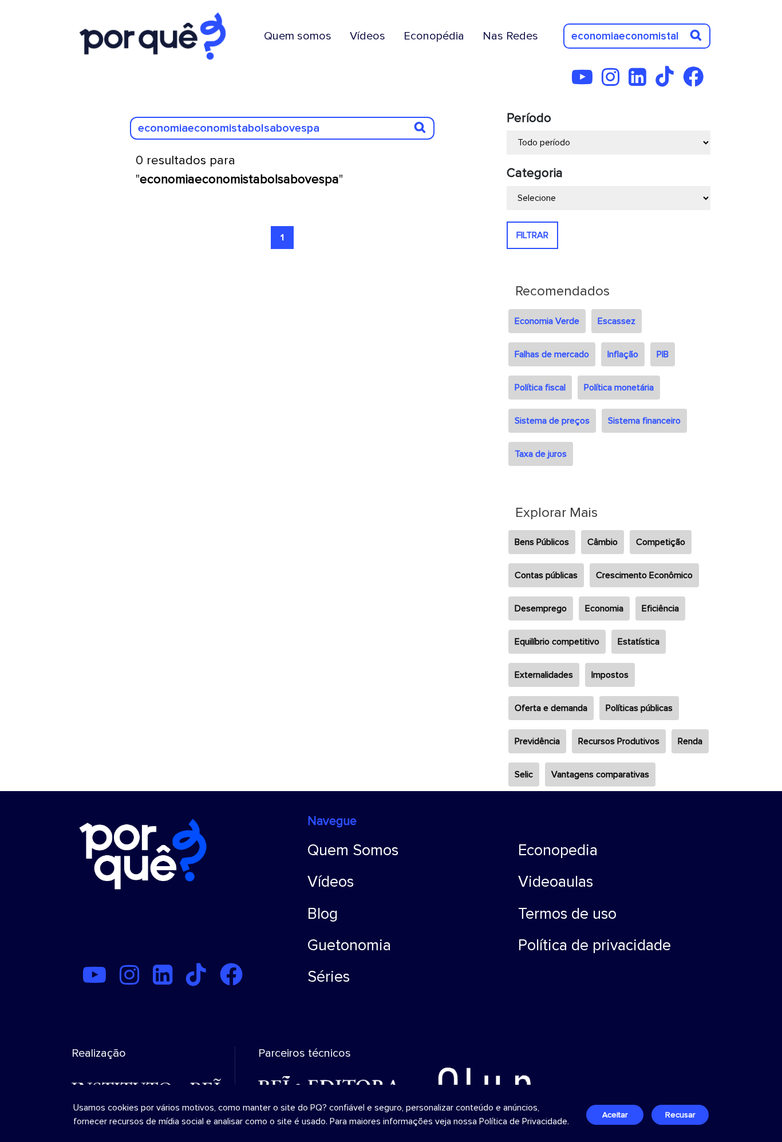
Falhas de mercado (552, 354)
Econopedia (558, 850)
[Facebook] (696, 81)
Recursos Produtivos (618, 741)
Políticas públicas (639, 708)
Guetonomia (349, 945)
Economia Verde (547, 321)
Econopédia (434, 36)
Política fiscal (540, 387)
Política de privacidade (594, 945)
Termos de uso (567, 913)
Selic (524, 774)
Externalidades (544, 675)
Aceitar (614, 1115)
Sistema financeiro (644, 420)
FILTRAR (532, 235)
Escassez (616, 321)
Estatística (638, 641)
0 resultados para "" (239, 170)
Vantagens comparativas (600, 774)
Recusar (680, 1115)
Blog (322, 913)
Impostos (610, 675)
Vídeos (367, 36)
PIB (663, 354)
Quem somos (297, 36)
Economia (604, 608)
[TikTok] (668, 81)
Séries (328, 976)
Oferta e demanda (551, 708)
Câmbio (602, 542)
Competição (660, 542)
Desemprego (541, 608)
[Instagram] (614, 81)
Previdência (537, 741)
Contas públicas (546, 575)
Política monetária (619, 387)
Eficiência (660, 608)
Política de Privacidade (523, 1121)
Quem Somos (352, 850)
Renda (690, 741)
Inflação (622, 354)
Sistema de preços (552, 420)
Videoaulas (555, 881)
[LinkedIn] (641, 81)
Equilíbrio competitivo (557, 641)
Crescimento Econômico (644, 575)
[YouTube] (585, 81)
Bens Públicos (542, 542)
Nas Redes (510, 36)
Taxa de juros (541, 454)
